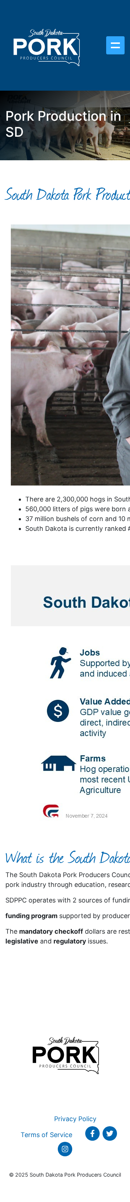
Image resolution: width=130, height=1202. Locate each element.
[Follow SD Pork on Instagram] (65, 1149)
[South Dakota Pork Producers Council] (46, 45)
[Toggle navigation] (115, 45)
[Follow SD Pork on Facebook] (92, 1133)
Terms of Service (46, 1135)
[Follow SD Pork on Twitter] (110, 1133)
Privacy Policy (75, 1119)
